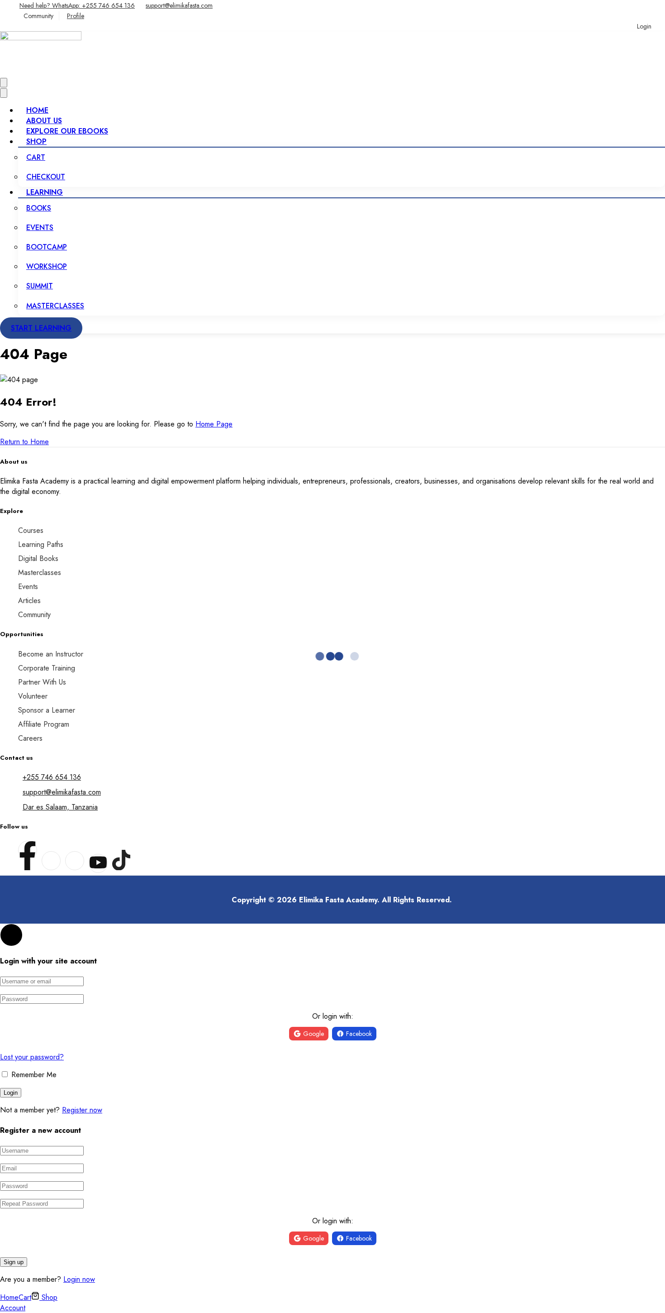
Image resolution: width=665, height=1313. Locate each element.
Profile (75, 15)
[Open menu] (3, 82)
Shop (36, 141)
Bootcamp (46, 247)
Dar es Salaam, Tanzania (60, 807)
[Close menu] (3, 93)
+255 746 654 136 (52, 777)
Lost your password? (32, 1057)
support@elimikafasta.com (179, 5)
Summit (39, 286)
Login (644, 26)
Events (39, 227)
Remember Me (33, 1074)
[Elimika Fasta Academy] (40, 38)
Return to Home (24, 441)
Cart (35, 157)
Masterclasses (55, 306)
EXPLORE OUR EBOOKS (67, 131)
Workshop (46, 266)
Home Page (214, 424)
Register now (82, 1110)
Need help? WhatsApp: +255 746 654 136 (77, 5)
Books (38, 208)
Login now (79, 1279)
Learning (44, 192)
